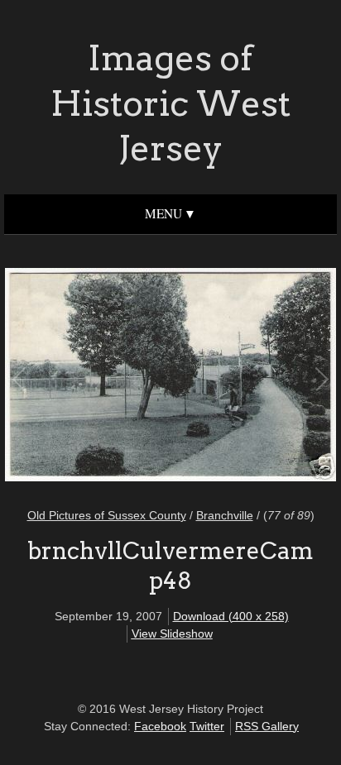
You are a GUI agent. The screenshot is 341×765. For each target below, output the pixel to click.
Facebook (160, 726)
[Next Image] (245, 377)
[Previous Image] (95, 377)
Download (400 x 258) (231, 616)
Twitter (207, 726)
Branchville (224, 515)
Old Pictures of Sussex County (106, 515)
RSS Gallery (267, 726)
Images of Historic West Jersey (170, 103)
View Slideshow (172, 633)
